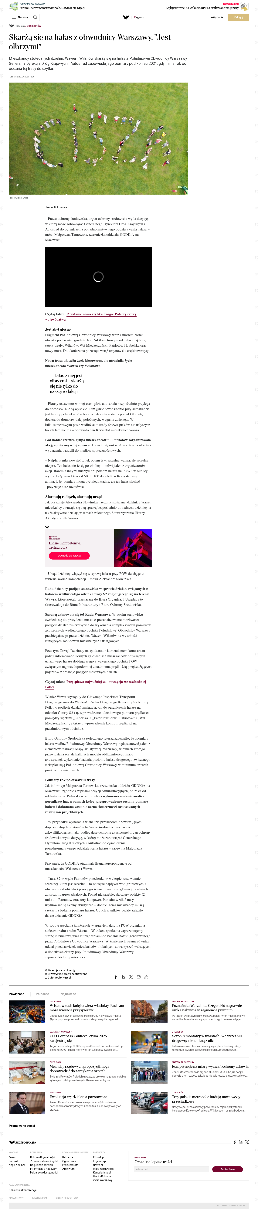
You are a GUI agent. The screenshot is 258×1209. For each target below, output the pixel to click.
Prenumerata (70, 1164)
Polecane (42, 994)
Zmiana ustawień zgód (44, 1161)
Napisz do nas (17, 1164)
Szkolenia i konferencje (23, 1190)
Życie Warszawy (102, 1180)
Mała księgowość (103, 1168)
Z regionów (34, 26)
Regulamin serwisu (41, 1164)
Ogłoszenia (69, 1161)
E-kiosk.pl (98, 1157)
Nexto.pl (98, 1164)
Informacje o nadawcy (43, 1168)
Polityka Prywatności (42, 1157)
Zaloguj (238, 17)
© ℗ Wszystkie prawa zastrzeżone (66, 974)
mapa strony (16, 1198)
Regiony (20, 26)
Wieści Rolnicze (102, 1176)
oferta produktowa (67, 1198)
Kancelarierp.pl (102, 1172)
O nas (12, 1157)
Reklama (67, 1157)
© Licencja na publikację (60, 970)
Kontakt (13, 1161)
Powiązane (16, 994)
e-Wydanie (217, 17)
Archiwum (68, 1168)
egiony (139, 17)
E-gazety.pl (99, 1161)
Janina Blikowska (56, 207)
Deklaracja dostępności (44, 1172)
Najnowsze (68, 994)
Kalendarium (39, 1198)
